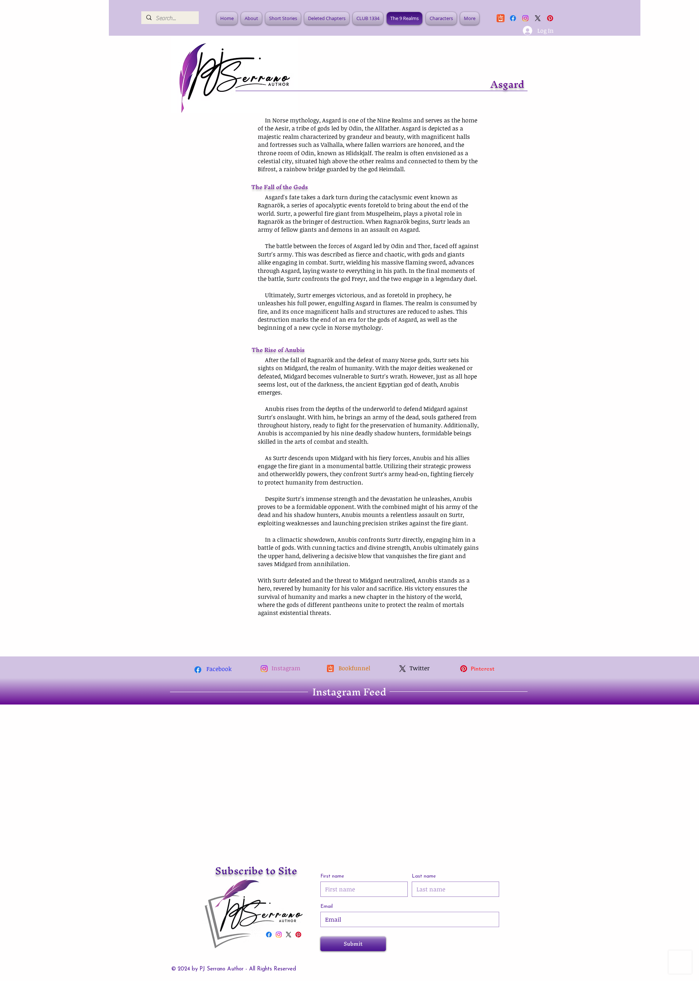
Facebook (219, 669)
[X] (538, 18)
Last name (424, 876)
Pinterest (482, 668)
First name (332, 876)
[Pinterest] (463, 668)
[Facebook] (513, 18)
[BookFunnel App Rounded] (501, 18)
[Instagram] (525, 18)
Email (326, 906)
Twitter (420, 668)
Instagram (286, 668)
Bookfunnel (354, 668)
